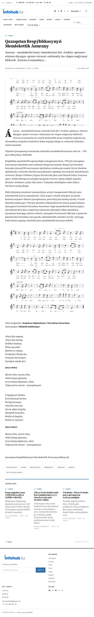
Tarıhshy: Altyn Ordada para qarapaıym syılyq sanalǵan (75, 495)
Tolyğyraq (32, 25)
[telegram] (58, 11)
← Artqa (8, 542)
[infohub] (12, 11)
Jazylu (40, 570)
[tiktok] (68, 11)
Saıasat (32, 19)
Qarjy (58, 19)
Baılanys (5, 594)
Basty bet (8, 19)
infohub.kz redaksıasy (15, 68)
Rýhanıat (8, 25)
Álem (42, 19)
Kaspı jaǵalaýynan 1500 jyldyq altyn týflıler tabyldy (15, 495)
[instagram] (55, 11)
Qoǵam (67, 19)
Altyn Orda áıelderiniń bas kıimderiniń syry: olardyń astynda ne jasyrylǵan (46, 496)
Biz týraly (5, 597)
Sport (50, 19)
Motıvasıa (19, 25)
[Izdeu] (74, 22)
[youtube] (61, 11)
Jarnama (5, 590)
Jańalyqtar (21, 19)
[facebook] (64, 11)
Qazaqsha (75, 11)
